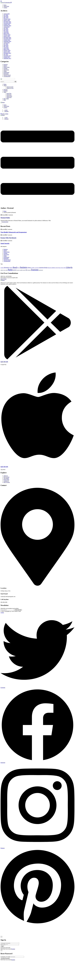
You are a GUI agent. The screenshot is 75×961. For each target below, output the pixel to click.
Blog (5, 100)
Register (13, 949)
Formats (5, 68)
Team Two (8, 94)
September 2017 (7, 58)
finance (59, 267)
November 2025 (7, 23)
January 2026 (7, 20)
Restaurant (6, 73)
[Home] (3, 102)
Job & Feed (6, 69)
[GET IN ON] (37, 359)
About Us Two (9, 88)
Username (3, 943)
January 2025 (7, 36)
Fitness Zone (6, 67)
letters (65, 267)
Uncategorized (7, 76)
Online (5, 71)
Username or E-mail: (5, 956)
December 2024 (7, 37)
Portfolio (6, 90)
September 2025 (7, 25)
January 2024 (7, 51)
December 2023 (7, 53)
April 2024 (6, 48)
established (53, 267)
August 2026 (7, 13)
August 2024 (7, 42)
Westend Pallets (5, 217)
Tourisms (34, 270)
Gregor (62, 267)
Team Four (8, 97)
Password (3, 944)
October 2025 (7, 24)
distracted (49, 267)
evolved (56, 267)
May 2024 (6, 46)
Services (5, 89)
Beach (15, 267)
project (15, 270)
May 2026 (6, 17)
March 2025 (6, 33)
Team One (8, 93)
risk (26, 270)
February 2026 (7, 19)
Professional (6, 72)
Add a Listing (5, 113)
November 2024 (7, 38)
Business (6, 64)
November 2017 (7, 55)
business (23, 267)
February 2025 (7, 34)
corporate (41, 267)
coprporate (37, 267)
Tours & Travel (7, 75)
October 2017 (7, 57)
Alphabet (11, 267)
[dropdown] (37, 204)
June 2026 (6, 16)
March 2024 (6, 49)
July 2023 (6, 54)
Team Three (9, 96)
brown (19, 267)
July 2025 (6, 28)
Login (5, 110)
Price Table (6, 98)
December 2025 (7, 21)
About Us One (9, 86)
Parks (10, 269)
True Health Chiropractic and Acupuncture (14, 232)
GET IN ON (4, 362)
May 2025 (6, 30)
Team (5, 92)
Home (5, 84)
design (46, 267)
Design (5, 65)
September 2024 (7, 41)
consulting (33, 267)
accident (2, 267)
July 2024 (6, 44)
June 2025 (6, 29)
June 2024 (6, 45)
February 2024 (7, 50)
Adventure (6, 267)
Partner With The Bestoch (8, 238)
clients (29, 267)
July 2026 (6, 15)
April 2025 (6, 32)
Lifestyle (69, 267)
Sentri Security (5, 243)
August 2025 (7, 27)
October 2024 (7, 40)
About (5, 85)
